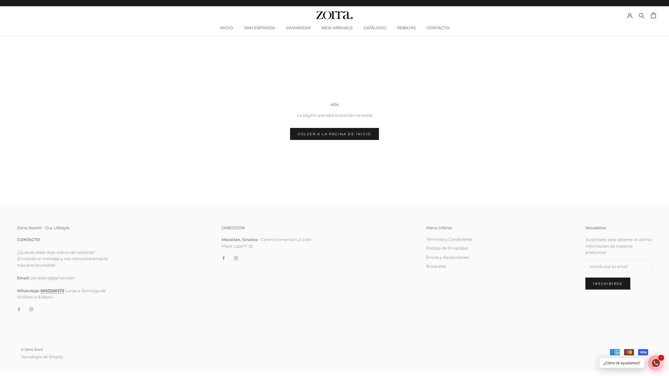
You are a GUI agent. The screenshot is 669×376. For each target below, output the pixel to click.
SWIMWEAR (298, 27)
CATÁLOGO (375, 27)
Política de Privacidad (447, 248)
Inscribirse (608, 283)
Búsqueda (436, 266)
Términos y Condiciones (449, 239)
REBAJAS (406, 27)
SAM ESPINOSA (259, 27)
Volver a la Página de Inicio (334, 134)
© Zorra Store (32, 349)
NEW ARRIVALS (337, 27)
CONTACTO (438, 27)
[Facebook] (19, 309)
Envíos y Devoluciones (447, 257)
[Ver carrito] (653, 15)
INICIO (226, 27)
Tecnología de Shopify (42, 356)
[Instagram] (31, 309)
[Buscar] (641, 15)
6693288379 (52, 290)
